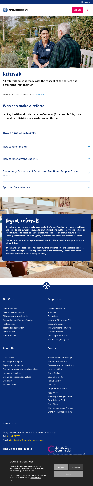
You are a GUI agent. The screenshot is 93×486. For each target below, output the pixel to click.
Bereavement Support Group (61, 365)
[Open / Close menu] (87, 10)
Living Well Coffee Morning (60, 411)
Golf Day (51, 384)
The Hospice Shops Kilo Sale (60, 408)
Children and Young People (15, 316)
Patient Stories (9, 335)
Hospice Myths (9, 384)
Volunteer (52, 312)
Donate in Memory (56, 308)
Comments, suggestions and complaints (21, 369)
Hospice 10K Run (55, 369)
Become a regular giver (58, 339)
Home (5, 94)
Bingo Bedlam (54, 373)
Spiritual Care (9, 331)
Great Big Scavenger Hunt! (60, 396)
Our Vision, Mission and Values (17, 377)
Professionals (27, 94)
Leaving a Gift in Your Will (59, 320)
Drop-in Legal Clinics (57, 400)
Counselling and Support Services (18, 320)
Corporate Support (56, 324)
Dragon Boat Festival (57, 388)
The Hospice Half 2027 (58, 361)
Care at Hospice (10, 308)
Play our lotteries (55, 331)
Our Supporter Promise (58, 335)
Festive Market (54, 380)
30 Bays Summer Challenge (60, 357)
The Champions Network (59, 327)
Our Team (7, 380)
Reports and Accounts (13, 365)
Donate (77, 9)
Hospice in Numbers (12, 373)
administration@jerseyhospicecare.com (26, 440)
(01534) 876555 (13, 436)
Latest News (8, 357)
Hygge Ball (53, 392)
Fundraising (53, 316)
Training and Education (13, 327)
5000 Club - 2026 (55, 377)
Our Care (15, 94)
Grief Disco (53, 404)
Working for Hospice (12, 361)
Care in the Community (13, 312)
